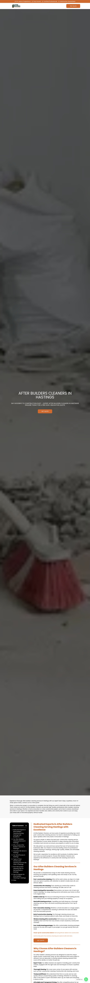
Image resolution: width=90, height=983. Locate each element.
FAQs (14, 880)
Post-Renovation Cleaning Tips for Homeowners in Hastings (18, 869)
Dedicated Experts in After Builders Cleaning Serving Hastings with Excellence (19, 833)
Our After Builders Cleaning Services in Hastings (19, 841)
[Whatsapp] (86, 979)
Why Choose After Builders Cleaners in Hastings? (19, 846)
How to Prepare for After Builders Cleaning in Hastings (19, 876)
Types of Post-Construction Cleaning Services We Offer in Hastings (19, 861)
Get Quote (73, 6)
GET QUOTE (45, 411)
